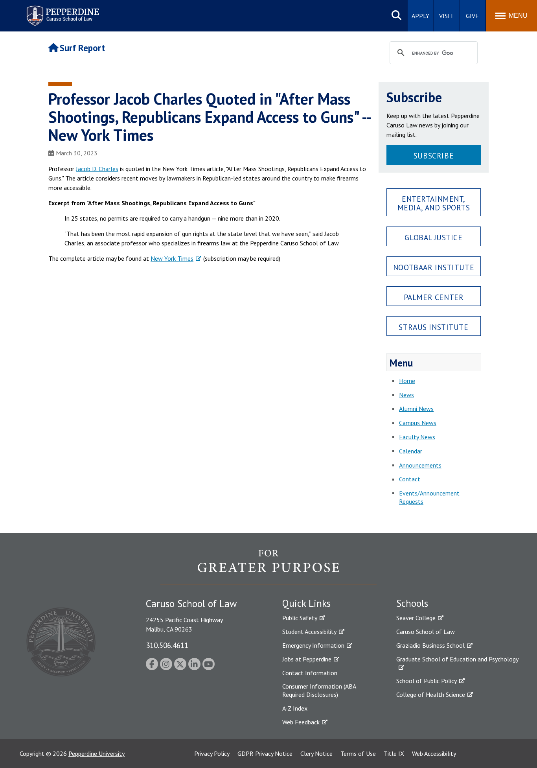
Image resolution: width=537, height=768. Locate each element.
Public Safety (299, 618)
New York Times (172, 258)
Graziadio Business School (430, 645)
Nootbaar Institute (433, 267)
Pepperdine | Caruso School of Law (61, 11)
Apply (420, 16)
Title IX (394, 753)
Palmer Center (434, 297)
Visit (446, 16)
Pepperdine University (96, 753)
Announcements (420, 465)
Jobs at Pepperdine (306, 659)
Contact (409, 479)
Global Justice (433, 237)
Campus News (417, 423)
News (406, 395)
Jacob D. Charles (97, 169)
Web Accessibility (434, 753)
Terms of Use (358, 753)
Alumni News (416, 409)
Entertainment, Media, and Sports (433, 203)
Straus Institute (433, 327)
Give (472, 16)
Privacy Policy (212, 753)
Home (407, 381)
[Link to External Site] (268, 566)
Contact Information (309, 673)
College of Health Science (430, 694)
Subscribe (434, 155)
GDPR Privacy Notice (264, 753)
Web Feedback (301, 722)
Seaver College (416, 618)
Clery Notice (316, 753)
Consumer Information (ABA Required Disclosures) (319, 690)
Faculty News (417, 437)
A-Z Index (294, 708)
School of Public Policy (426, 681)
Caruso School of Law (425, 631)
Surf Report (82, 47)
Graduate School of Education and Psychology (457, 659)
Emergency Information (313, 645)
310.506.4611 (167, 645)
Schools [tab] (412, 603)
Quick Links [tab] (306, 603)
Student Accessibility (309, 631)
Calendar (410, 451)
